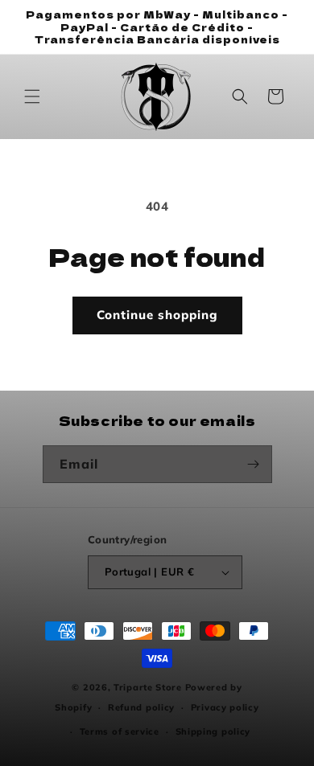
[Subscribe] (253, 464)
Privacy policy (225, 707)
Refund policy (141, 707)
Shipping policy (213, 731)
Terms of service (119, 731)
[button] (32, 96)
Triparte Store (148, 687)
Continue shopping (157, 314)
